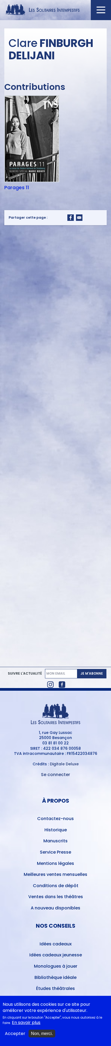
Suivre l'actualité (25, 673)
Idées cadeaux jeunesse (55, 955)
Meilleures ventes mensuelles (55, 874)
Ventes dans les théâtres (55, 897)
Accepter (15, 1033)
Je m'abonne (92, 673)
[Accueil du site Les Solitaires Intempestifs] (56, 10)
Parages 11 (16, 187)
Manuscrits (55, 841)
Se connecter (55, 774)
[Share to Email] (79, 217)
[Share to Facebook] (70, 217)
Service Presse (55, 852)
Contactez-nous (55, 818)
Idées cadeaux (56, 944)
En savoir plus (26, 1022)
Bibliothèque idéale (55, 977)
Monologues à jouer (55, 966)
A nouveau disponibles (55, 908)
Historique (55, 830)
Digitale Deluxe (64, 764)
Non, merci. (42, 1033)
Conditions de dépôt (55, 886)
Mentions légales (55, 863)
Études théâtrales (55, 988)
